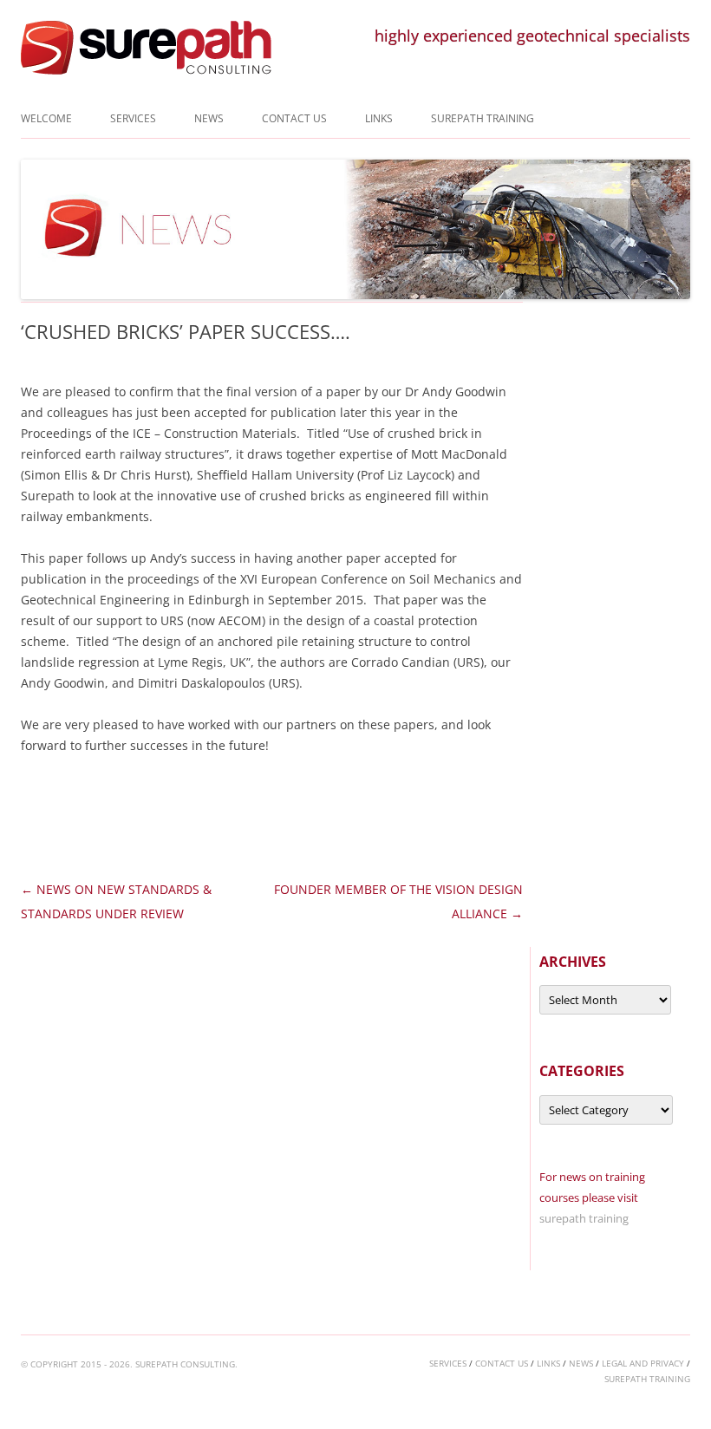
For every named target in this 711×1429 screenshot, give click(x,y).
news (581, 1363)
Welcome (46, 118)
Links (379, 118)
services (447, 1363)
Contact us (294, 118)
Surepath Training (482, 118)
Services (133, 118)
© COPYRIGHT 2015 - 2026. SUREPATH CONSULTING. (129, 1364)
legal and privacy (643, 1363)
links (548, 1363)
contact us (501, 1363)
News (209, 118)
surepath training (584, 1218)
